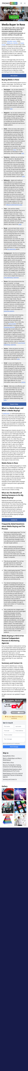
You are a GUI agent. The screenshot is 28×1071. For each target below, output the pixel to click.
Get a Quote (14, 75)
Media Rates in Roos (8, 762)
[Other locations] (21, 3)
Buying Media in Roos (9, 756)
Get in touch (14, 17)
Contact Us (14, 520)
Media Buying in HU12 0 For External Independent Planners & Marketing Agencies (13, 775)
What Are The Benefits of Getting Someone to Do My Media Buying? (12, 766)
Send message (14, 747)
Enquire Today (14, 404)
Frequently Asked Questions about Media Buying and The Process (12, 770)
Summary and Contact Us (10, 779)
